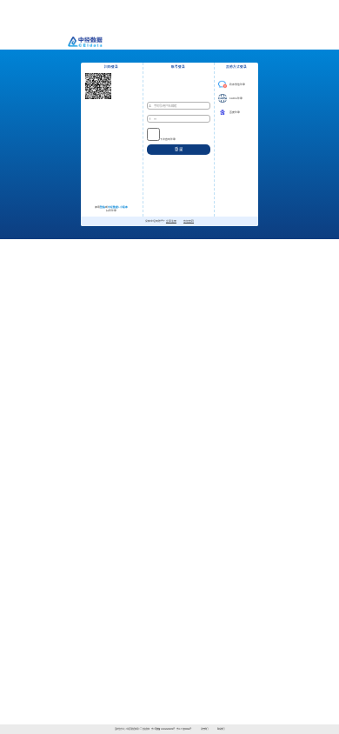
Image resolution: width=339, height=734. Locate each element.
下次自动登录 (168, 139)
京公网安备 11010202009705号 (163, 729)
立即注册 (171, 221)
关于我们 (204, 729)
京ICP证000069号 (183, 729)
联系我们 (220, 729)
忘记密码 (188, 221)
